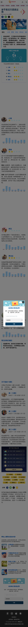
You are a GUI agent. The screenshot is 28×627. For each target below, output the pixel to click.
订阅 (14, 324)
